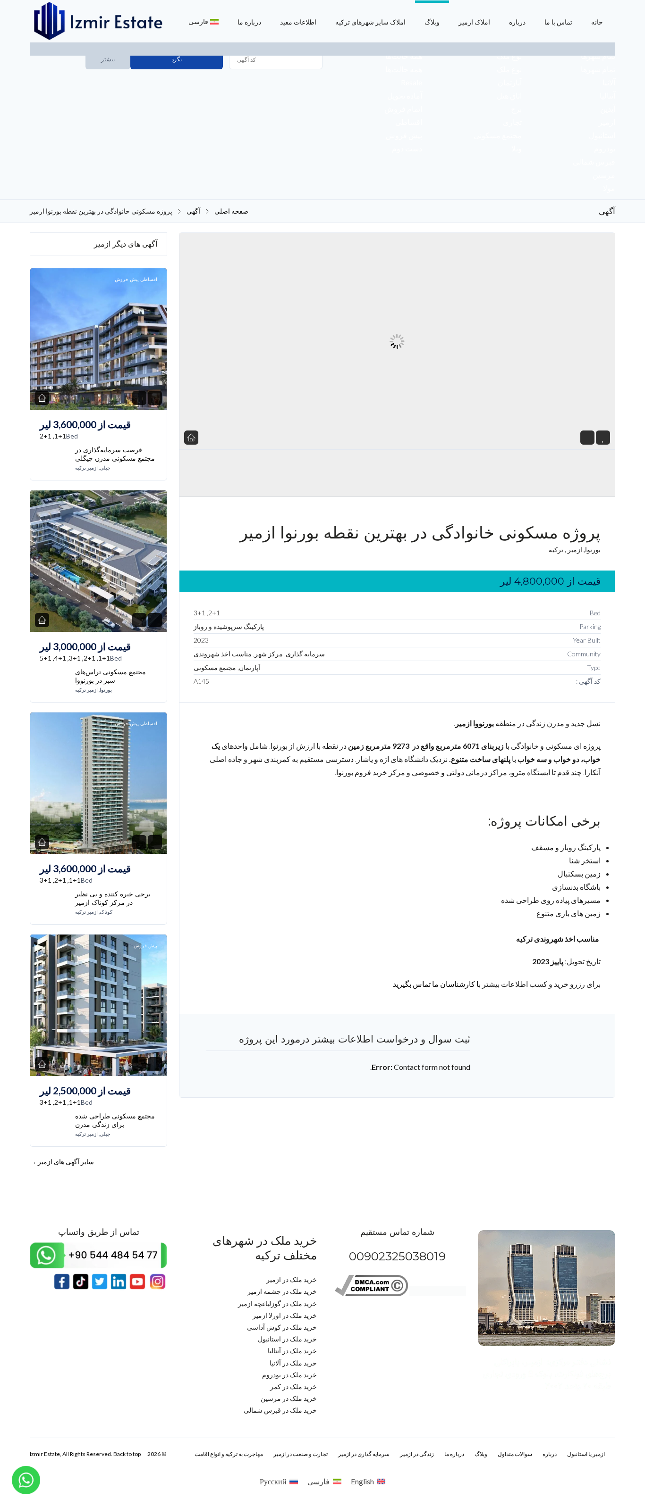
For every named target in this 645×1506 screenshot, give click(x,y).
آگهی (193, 211)
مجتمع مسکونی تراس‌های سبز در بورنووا (110, 676)
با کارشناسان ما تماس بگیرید (437, 983)
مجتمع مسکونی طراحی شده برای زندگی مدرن (115, 1120)
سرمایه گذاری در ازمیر (364, 1453)
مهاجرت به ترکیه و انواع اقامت (229, 1453)
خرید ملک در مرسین (289, 1398)
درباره (517, 22)
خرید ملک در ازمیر (291, 1279)
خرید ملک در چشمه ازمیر (282, 1291)
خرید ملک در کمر (293, 1386)
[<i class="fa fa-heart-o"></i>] (603, 437)
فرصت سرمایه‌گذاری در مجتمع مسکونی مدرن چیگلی (115, 454)
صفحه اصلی (231, 211)
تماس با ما (558, 22)
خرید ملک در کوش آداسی (282, 1327)
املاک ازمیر (474, 22)
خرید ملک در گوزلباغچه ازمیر (277, 1303)
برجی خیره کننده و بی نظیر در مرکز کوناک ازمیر (113, 898)
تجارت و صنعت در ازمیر (300, 1453)
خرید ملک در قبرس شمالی (280, 1410)
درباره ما (249, 22)
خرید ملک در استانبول (287, 1339)
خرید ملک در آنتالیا (292, 1351)
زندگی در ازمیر (417, 1453)
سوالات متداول (515, 1453)
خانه (597, 22)
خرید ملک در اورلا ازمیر (285, 1315)
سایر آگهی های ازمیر (62, 1162)
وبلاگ (432, 22)
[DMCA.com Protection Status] (437, 1294)
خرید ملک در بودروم (289, 1375)
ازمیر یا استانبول (586, 1453)
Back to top (127, 1453)
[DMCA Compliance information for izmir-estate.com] (371, 1294)
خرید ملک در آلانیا (293, 1363)
